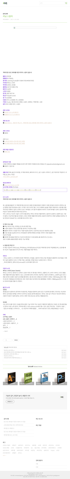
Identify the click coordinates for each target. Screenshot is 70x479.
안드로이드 (6, 450)
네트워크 (21, 445)
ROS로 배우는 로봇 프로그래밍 (10, 354)
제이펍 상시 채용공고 (9, 428)
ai (32, 448)
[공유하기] (8, 340)
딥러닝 (33, 450)
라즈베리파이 (7, 453)
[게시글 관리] (10, 340)
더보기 (6, 331)
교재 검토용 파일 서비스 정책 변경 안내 (13, 425)
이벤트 (60, 448)
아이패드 (44, 448)
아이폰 (27, 450)
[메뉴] (66, 3)
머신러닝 (39, 450)
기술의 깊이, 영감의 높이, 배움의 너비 (18, 396)
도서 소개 (6, 347)
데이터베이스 (52, 448)
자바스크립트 (7, 445)
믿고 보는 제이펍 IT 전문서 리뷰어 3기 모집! (14, 421)
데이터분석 (20, 450)
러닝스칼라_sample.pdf (10, 177)
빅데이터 (27, 448)
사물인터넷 (19, 448)
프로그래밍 (6, 448)
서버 (13, 448)
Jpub (52, 450)
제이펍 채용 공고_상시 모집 (10, 435)
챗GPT (14, 445)
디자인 (58, 445)
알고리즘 (37, 448)
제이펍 (13, 450)
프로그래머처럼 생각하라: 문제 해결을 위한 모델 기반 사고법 (16, 352)
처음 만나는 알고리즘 (8, 350)
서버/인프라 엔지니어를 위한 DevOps (12, 358)
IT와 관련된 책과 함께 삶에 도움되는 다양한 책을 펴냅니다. (20, 398)
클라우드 (46, 450)
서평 (40, 445)
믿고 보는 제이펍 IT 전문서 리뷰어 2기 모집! (14, 431)
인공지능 (51, 445)
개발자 (14, 453)
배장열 (34, 445)
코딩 (58, 450)
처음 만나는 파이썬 (8, 356)
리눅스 (20, 453)
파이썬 (45, 445)
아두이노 (28, 445)
